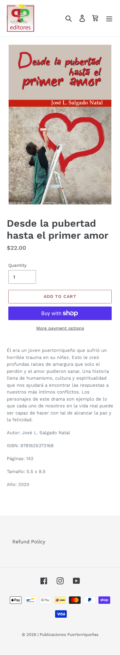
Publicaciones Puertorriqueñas (69, 634)
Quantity (17, 265)
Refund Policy (28, 542)
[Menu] (109, 18)
